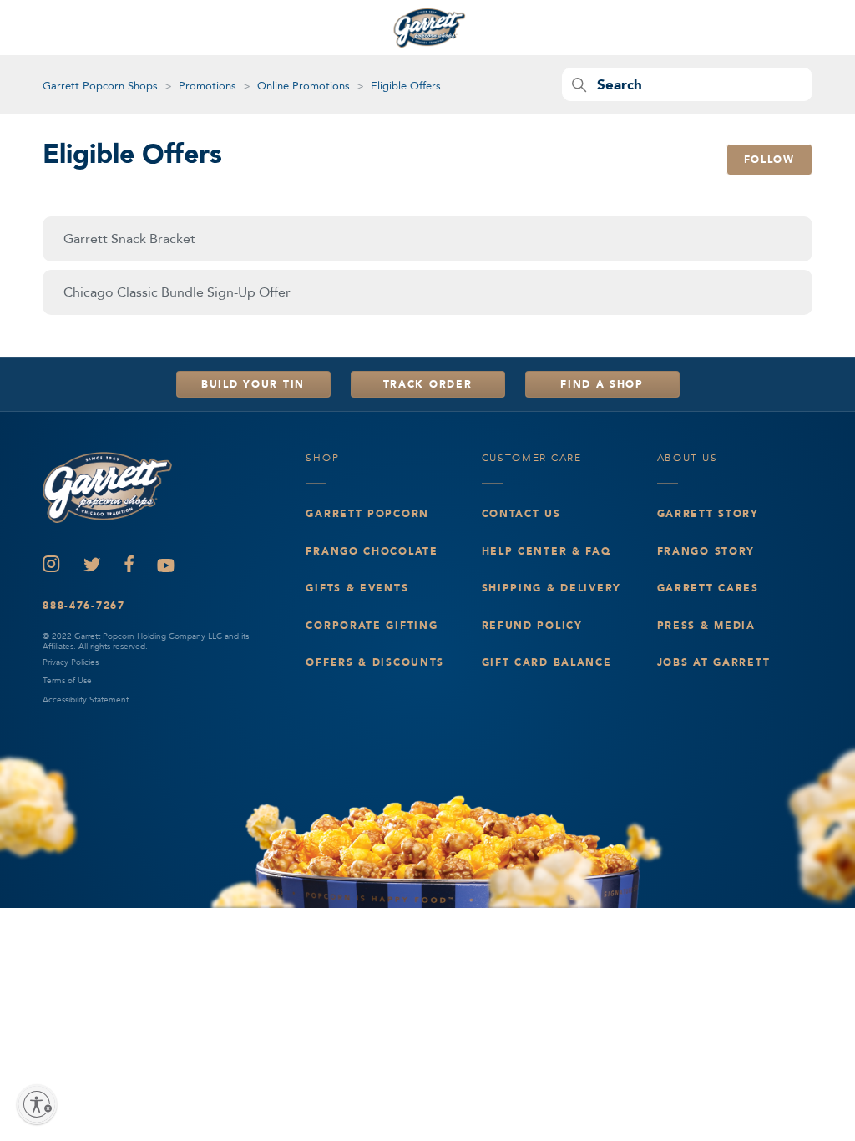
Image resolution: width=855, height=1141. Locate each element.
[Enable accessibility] (37, 1104)
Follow (769, 159)
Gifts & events (357, 588)
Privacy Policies (71, 662)
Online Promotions (303, 86)
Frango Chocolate (372, 551)
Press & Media (706, 625)
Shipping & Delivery (552, 588)
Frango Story (706, 551)
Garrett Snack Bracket (129, 239)
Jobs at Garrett (714, 662)
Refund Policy (532, 625)
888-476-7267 (84, 605)
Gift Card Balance (547, 662)
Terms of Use (67, 681)
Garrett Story (708, 513)
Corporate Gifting (372, 625)
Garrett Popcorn (367, 513)
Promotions (207, 86)
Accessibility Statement (86, 700)
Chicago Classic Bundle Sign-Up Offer (177, 292)
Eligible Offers (406, 86)
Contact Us (521, 513)
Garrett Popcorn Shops (100, 86)
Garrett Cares (708, 588)
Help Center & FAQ (546, 551)
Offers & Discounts (375, 662)
